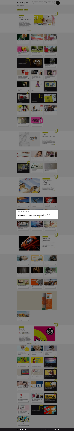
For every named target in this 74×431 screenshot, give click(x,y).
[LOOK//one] (56, 429)
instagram (25, 429)
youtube (21, 429)
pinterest (22, 429)
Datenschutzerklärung (21, 215)
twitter (24, 429)
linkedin (17, 429)
